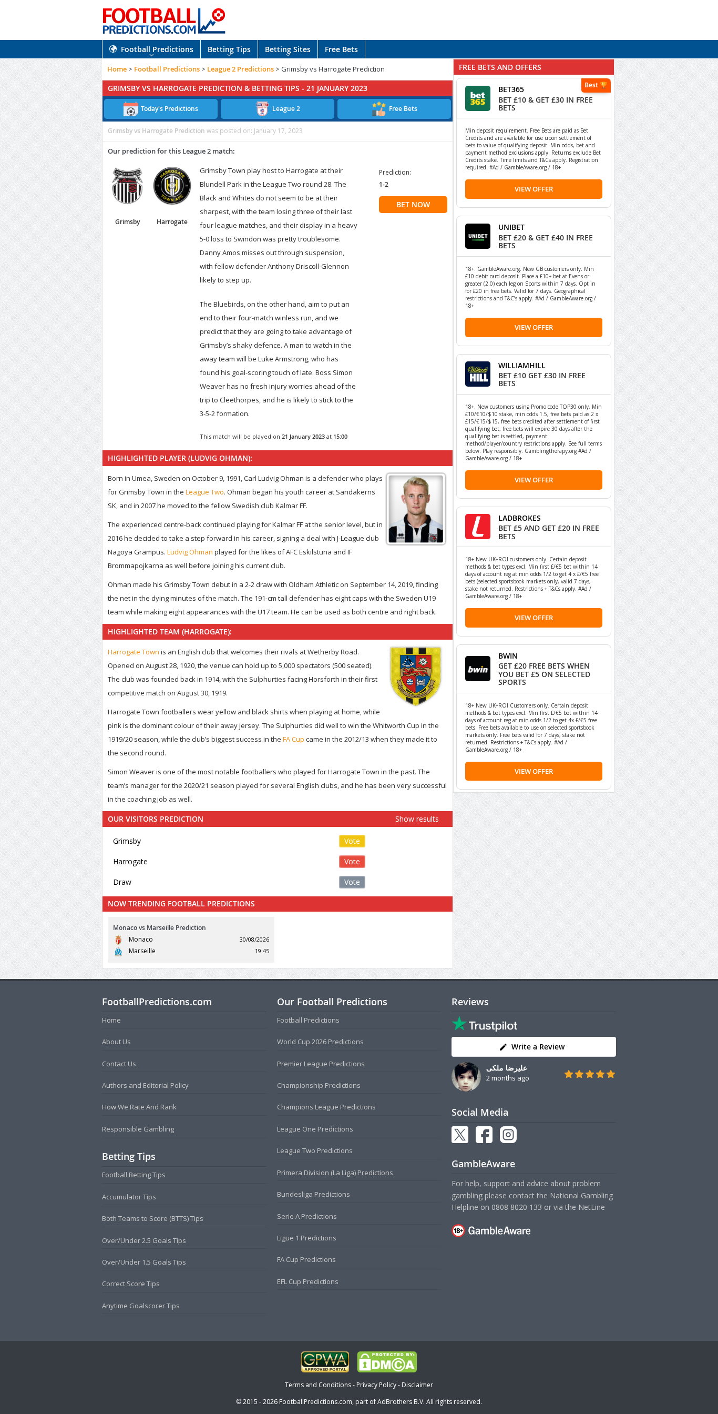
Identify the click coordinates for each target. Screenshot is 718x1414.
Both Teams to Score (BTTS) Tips (152, 1218)
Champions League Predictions (326, 1107)
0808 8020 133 (516, 1207)
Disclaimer (417, 1384)
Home (117, 69)
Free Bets (341, 49)
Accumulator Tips (129, 1196)
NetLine (591, 1207)
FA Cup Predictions (306, 1259)
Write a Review (538, 1047)
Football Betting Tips (134, 1174)
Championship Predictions (319, 1085)
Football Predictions (157, 49)
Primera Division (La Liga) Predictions (335, 1172)
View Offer (534, 189)
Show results (417, 819)
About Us (116, 1041)
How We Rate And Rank (139, 1107)
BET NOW (413, 204)
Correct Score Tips (131, 1283)
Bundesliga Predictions (313, 1194)
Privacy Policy (376, 1384)
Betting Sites (288, 49)
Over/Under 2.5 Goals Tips (144, 1240)
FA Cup (293, 739)
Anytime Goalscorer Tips (141, 1305)
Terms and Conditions (318, 1384)
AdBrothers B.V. (401, 1401)
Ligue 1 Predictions (306, 1238)
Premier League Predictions (321, 1063)
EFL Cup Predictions (308, 1281)
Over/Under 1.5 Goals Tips (144, 1262)
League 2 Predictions (240, 69)
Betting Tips (229, 49)
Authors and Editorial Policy (145, 1085)
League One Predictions (315, 1129)
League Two (205, 492)
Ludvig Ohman (190, 552)
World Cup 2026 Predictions (320, 1041)
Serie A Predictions (307, 1216)
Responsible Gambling (138, 1129)
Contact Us (119, 1063)
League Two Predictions (315, 1150)
